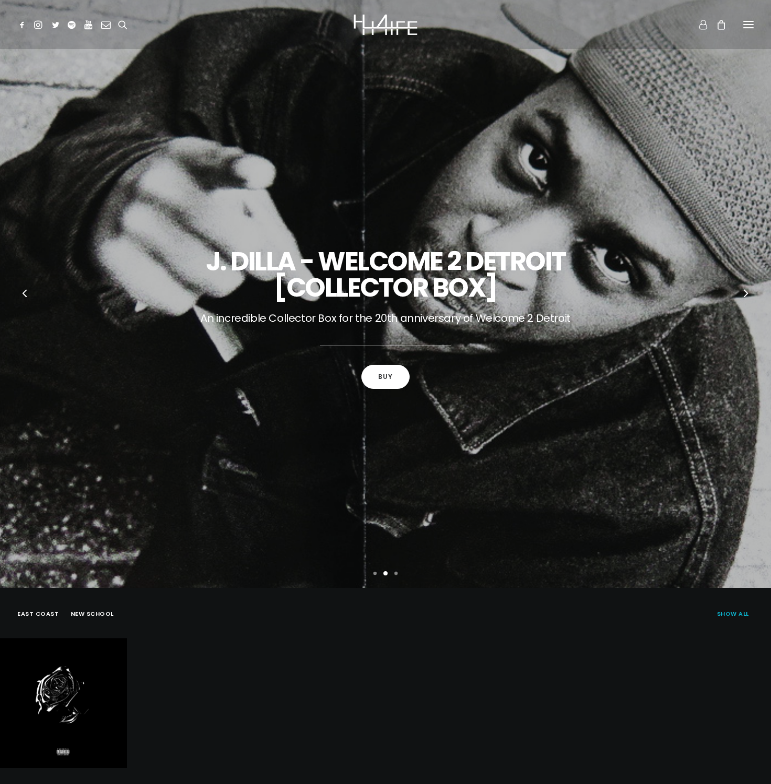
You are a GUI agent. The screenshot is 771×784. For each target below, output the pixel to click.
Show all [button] (733, 613)
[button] (23, 24)
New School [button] (92, 613)
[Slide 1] (375, 573)
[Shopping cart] (716, 24)
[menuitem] (735, 613)
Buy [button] (385, 376)
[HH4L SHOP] (385, 24)
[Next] (745, 294)
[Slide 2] (385, 573)
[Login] (698, 24)
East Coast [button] (38, 613)
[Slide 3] (396, 573)
